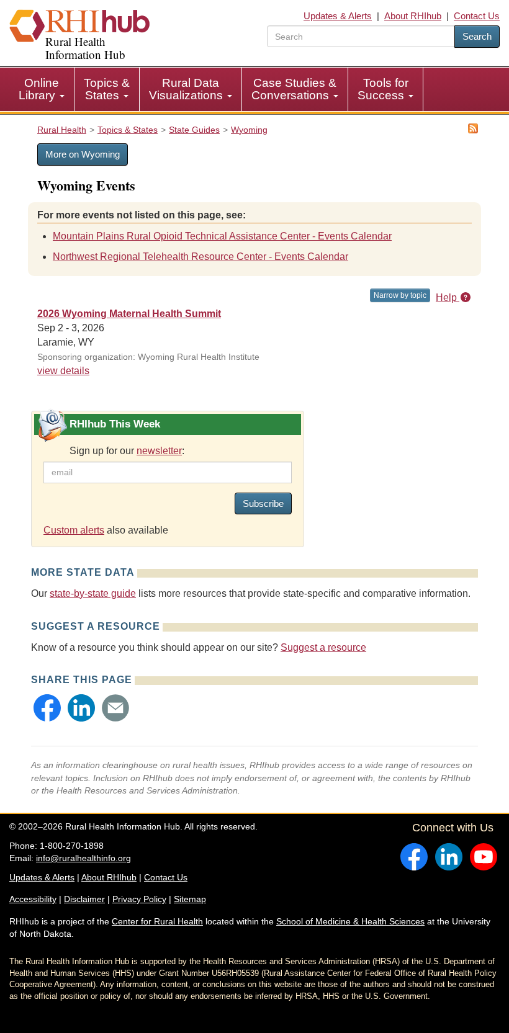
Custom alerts (73, 530)
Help (447, 297)
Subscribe (263, 503)
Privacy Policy (139, 899)
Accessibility (32, 899)
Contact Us (477, 16)
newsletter (159, 450)
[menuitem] (41, 89)
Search (477, 36)
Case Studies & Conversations (293, 89)
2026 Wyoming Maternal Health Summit (129, 313)
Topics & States (107, 89)
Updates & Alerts (338, 16)
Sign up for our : (127, 450)
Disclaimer (84, 899)
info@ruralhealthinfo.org (83, 858)
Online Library (39, 89)
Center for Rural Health (157, 921)
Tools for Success (383, 89)
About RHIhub (412, 16)
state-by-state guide (93, 593)
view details (63, 370)
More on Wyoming (82, 154)
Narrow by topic (400, 295)
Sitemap (190, 899)
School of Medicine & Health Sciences (350, 921)
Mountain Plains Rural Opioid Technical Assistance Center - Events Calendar (222, 236)
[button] (47, 708)
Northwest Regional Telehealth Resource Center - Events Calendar (200, 256)
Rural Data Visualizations (187, 89)
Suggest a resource (323, 647)
